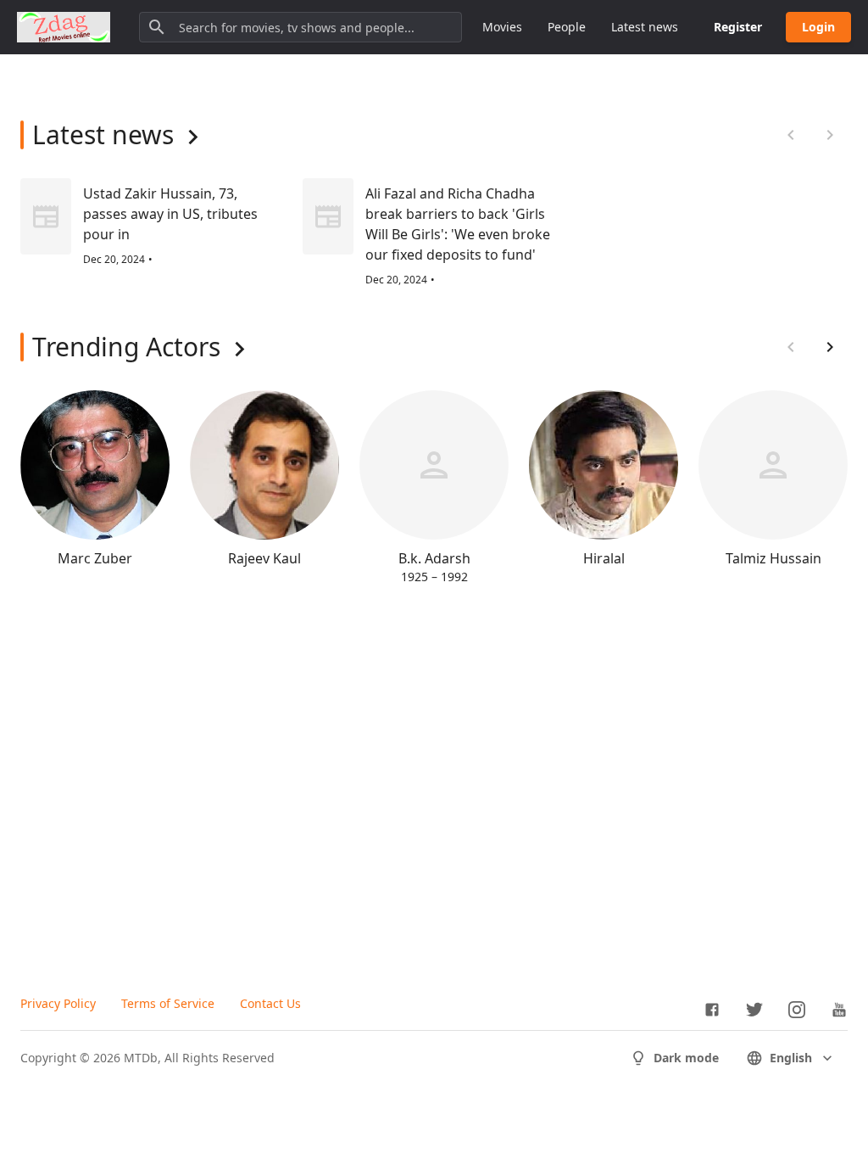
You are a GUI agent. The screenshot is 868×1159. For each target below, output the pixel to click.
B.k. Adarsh (434, 558)
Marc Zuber (95, 558)
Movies (502, 27)
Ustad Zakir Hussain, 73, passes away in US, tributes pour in (170, 214)
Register (738, 27)
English (791, 1058)
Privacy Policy (58, 1003)
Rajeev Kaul (264, 558)
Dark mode (686, 1058)
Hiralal (604, 558)
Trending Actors (126, 346)
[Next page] (830, 347)
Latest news (644, 27)
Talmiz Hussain (773, 558)
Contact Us (270, 1003)
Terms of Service (167, 1003)
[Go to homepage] (63, 27)
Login (818, 27)
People (567, 27)
